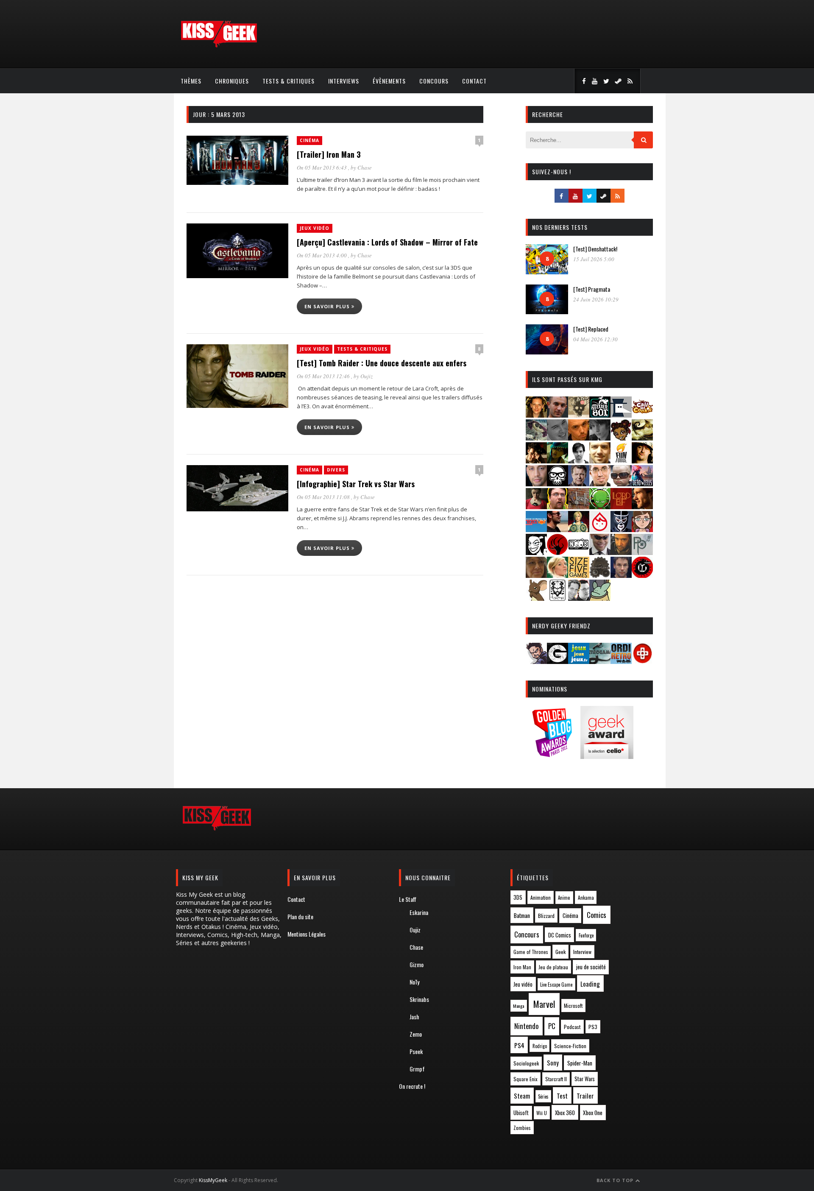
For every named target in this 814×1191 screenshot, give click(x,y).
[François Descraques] (578, 460)
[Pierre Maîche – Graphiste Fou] (536, 661)
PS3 (592, 1026)
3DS (517, 897)
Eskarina (419, 912)
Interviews (343, 80)
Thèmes (191, 80)
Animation (540, 897)
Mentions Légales (306, 933)
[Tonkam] (642, 575)
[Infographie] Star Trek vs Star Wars (356, 483)
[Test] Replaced (590, 328)
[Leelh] (578, 506)
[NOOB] (578, 552)
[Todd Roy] (621, 575)
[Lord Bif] (621, 506)
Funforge (586, 935)
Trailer (585, 1095)
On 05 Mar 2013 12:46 (324, 376)
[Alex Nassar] (557, 414)
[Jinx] (557, 483)
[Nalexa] (642, 529)
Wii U (541, 1112)
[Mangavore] (536, 529)
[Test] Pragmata (591, 289)
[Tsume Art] (557, 598)
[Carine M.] (536, 437)
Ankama (586, 897)
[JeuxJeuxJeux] (578, 661)
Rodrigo (539, 1046)
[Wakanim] (578, 598)
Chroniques (232, 80)
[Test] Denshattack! (595, 248)
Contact (474, 80)
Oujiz (366, 376)
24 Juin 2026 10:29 (596, 299)
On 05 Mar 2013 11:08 (324, 497)
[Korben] (621, 483)
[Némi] (536, 552)
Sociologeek (526, 1063)
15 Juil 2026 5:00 (593, 259)
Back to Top (616, 1180)
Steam (522, 1095)
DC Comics (559, 935)
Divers (336, 470)
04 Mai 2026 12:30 (595, 339)
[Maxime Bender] (557, 529)
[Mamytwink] (642, 506)
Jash (414, 1016)
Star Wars (584, 1079)
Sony (553, 1062)
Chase (364, 167)
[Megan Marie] (578, 529)
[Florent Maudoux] (557, 460)
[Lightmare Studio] (599, 506)
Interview (582, 951)
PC (551, 1026)
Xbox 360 (565, 1112)
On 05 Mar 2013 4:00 (322, 255)
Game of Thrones (530, 951)
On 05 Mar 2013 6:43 (322, 167)
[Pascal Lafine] (599, 552)
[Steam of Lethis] (599, 575)
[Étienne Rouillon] (536, 460)
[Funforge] (621, 460)
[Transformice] (536, 598)
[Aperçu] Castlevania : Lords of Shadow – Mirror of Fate (387, 242)
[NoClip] (557, 552)
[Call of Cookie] (642, 414)
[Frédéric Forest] (599, 460)
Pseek (416, 1051)
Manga (518, 1005)
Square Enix (525, 1078)
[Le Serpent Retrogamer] (599, 661)
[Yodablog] (599, 598)
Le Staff (407, 899)
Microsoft (573, 1005)
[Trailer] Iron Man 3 (329, 154)
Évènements (389, 80)
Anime (564, 897)
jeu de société (591, 967)
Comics (596, 914)
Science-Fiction (570, 1045)
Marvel (544, 1004)
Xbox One (592, 1112)
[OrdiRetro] (621, 661)
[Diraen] (621, 437)
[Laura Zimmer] (536, 506)
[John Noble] (578, 483)
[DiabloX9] (599, 437)
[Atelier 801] (599, 414)
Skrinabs (419, 999)
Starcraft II (556, 1078)
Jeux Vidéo (314, 228)
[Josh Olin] (599, 483)
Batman (522, 915)
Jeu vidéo (522, 984)
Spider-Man (579, 1063)
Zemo (416, 1033)
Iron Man (522, 967)
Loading (590, 983)
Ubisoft (521, 1113)
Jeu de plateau (553, 967)
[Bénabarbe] (621, 414)
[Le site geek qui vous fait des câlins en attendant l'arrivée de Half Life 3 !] (219, 46)
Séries (543, 1096)
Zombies (522, 1127)
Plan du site (300, 916)
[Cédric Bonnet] (557, 437)
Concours (434, 80)
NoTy (414, 981)
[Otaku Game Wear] (642, 661)
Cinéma (309, 140)
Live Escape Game (556, 984)
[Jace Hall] (536, 483)
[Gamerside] (557, 661)
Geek (560, 952)
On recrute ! (412, 1086)
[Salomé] (557, 575)
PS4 (519, 1045)
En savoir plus (327, 306)
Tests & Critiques (288, 80)
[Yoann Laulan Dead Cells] (642, 483)
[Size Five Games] (578, 575)
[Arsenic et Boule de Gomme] (578, 414)
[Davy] (578, 437)
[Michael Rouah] (599, 529)
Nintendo (526, 1026)
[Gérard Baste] (642, 460)
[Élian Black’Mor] (642, 437)
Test (562, 1095)
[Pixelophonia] (642, 552)
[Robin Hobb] (536, 575)
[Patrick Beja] (621, 552)
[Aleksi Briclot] (536, 414)
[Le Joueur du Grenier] (557, 506)
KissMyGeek (213, 1180)
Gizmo (417, 964)
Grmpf (417, 1068)
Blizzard (546, 916)
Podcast (572, 1027)
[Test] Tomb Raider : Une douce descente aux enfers (381, 362)
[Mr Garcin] (621, 529)
